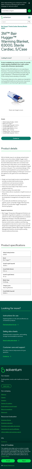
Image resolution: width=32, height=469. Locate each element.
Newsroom (4, 412)
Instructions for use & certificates (10, 429)
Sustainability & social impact (9, 406)
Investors (3, 400)
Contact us (4, 441)
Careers (3, 397)
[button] (8, 465)
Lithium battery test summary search (11, 432)
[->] (29, 10)
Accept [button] (8, 460)
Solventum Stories (6, 420)
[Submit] (29, 21)
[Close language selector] (29, 3)
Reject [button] (24, 460)
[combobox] (16, 21)
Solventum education (7, 423)
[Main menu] (29, 17)
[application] (16, 100)
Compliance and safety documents (10, 426)
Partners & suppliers (6, 403)
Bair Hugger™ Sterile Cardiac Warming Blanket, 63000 (14, 27)
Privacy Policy (5, 456)
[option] (16, 101)
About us (3, 394)
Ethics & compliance (6, 409)
